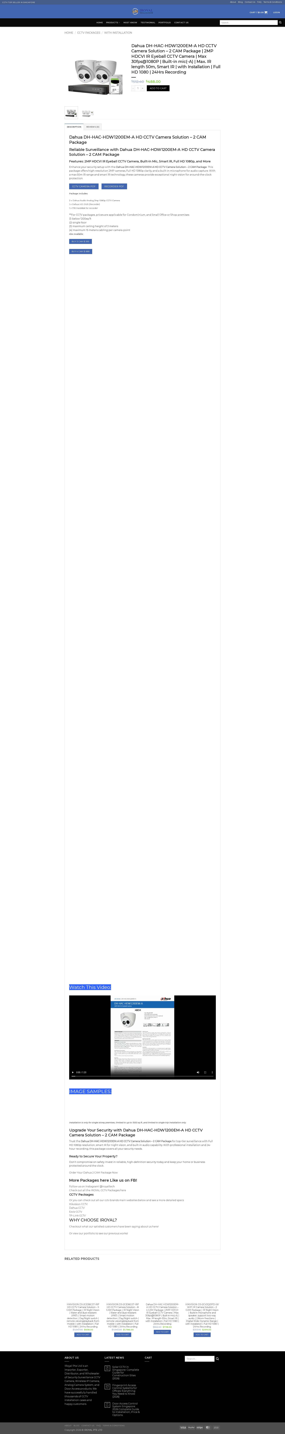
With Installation (118, 32)
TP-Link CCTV (77, 1215)
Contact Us (250, 2)
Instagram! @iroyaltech (100, 1186)
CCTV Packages (88, 32)
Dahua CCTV (77, 1207)
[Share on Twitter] (139, 96)
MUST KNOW (130, 22)
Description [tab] (74, 127)
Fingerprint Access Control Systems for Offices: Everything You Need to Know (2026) (124, 1391)
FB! (134, 1180)
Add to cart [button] (83, 1335)
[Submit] (280, 22)
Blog (240, 2)
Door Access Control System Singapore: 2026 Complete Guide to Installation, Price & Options (126, 1409)
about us (146, 1226)
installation (72, 1400)
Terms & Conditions (272, 2)
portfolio (89, 1233)
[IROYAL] (142, 11)
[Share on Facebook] (134, 96)
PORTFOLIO (165, 22)
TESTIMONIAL (148, 22)
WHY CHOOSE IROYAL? (93, 1220)
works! (124, 1233)
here (104, 1180)
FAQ (259, 2)
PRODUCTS (112, 22)
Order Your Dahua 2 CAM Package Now (93, 1172)
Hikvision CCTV (78, 1204)
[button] (258, 12)
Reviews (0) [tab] (92, 127)
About (233, 2)
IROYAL (95, 1190)
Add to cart (158, 88)
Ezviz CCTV (75, 1211)
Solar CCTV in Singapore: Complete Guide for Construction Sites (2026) (125, 1373)
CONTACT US (181, 22)
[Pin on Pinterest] (144, 96)
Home (99, 22)
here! (155, 1226)
